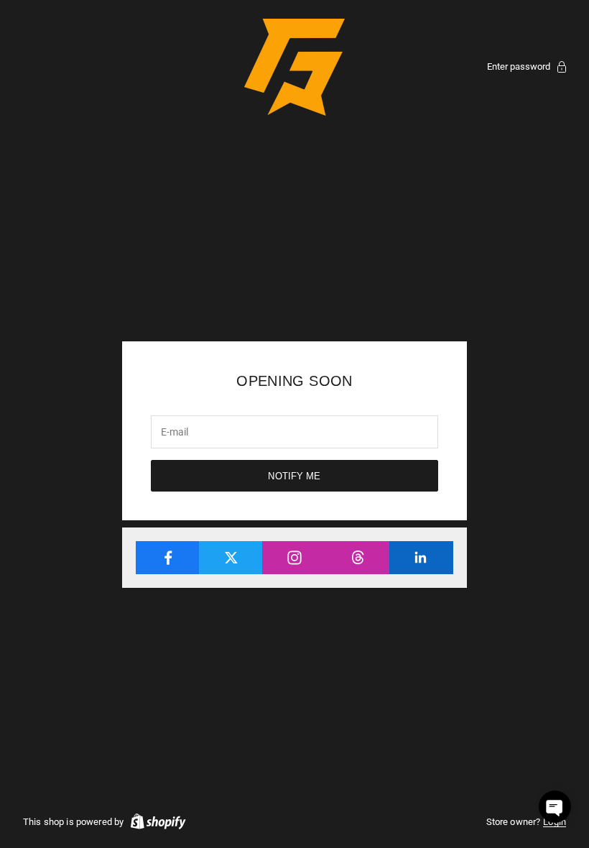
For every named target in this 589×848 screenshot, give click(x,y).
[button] (555, 807)
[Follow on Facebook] (167, 557)
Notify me (294, 476)
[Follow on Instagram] (294, 557)
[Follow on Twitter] (231, 557)
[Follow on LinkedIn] (421, 557)
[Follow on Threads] (358, 557)
